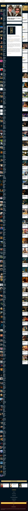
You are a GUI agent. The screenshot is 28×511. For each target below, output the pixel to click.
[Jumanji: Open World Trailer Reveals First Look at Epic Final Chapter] (1, 35)
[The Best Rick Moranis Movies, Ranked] (1, 359)
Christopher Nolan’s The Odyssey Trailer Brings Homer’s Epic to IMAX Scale (4, 205)
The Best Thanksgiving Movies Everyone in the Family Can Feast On (4, 249)
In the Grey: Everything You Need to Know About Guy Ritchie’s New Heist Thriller (4, 144)
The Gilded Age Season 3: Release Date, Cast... (25, 312)
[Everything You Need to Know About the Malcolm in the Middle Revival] (25, 182)
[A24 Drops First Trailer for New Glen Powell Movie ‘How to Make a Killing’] (1, 245)
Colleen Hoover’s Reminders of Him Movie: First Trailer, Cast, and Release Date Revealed (4, 318)
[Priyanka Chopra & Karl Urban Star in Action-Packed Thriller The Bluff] (1, 190)
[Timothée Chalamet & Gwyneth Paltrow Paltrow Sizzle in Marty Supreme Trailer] (1, 414)
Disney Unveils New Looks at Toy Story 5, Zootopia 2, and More (4, 391)
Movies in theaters (3, 5)
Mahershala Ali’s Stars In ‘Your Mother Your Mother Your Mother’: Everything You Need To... (4, 28)
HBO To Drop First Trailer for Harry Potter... (24, 99)
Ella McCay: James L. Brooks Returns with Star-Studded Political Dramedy (4, 313)
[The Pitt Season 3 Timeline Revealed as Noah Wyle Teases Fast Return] (25, 65)
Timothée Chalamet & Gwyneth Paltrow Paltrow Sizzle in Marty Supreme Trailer (4, 415)
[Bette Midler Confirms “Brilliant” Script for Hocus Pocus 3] (1, 322)
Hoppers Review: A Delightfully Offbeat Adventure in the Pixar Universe (4, 157)
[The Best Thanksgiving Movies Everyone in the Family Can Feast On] (1, 249)
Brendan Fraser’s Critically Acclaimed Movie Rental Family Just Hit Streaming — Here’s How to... (4, 177)
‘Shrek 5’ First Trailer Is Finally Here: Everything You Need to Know (4, 82)
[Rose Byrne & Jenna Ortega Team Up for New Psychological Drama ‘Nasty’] (1, 46)
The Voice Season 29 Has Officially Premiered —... (25, 118)
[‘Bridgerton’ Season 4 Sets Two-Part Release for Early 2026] (25, 289)
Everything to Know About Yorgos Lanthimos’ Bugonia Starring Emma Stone (4, 396)
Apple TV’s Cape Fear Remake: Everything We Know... (25, 89)
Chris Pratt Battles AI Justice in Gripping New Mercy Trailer (4, 242)
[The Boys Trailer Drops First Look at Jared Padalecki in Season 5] (25, 202)
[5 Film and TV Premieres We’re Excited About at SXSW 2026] (1, 137)
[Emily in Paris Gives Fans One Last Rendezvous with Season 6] (25, 56)
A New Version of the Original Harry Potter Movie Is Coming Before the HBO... (4, 257)
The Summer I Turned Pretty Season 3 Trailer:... (25, 342)
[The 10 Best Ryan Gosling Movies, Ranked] (1, 475)
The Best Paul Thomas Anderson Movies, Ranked (4, 352)
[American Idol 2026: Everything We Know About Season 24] (25, 134)
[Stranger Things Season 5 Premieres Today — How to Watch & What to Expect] (25, 221)
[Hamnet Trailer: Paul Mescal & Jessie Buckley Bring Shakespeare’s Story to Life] (1, 340)
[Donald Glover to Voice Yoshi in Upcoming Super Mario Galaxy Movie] (1, 140)
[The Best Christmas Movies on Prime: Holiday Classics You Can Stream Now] (1, 238)
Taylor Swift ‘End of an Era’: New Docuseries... (25, 254)
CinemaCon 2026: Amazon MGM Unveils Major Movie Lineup (4, 110)
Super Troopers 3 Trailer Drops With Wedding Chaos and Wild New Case (4, 107)
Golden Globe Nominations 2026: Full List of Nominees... (25, 196)
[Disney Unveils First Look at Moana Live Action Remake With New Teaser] (1, 261)
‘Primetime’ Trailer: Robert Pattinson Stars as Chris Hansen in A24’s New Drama (4, 24)
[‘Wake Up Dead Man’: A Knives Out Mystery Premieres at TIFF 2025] (1, 375)
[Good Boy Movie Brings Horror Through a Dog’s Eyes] (1, 406)
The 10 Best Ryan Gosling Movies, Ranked (4, 475)
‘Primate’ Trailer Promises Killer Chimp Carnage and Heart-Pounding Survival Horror (4, 326)
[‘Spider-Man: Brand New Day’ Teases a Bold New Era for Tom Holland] (1, 443)
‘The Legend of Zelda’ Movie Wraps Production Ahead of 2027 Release (4, 114)
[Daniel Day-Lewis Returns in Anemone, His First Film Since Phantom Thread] (1, 402)
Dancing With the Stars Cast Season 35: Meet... (25, 39)
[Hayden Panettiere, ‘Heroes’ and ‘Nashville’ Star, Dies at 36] (11, 485)
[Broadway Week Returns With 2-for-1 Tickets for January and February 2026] (1, 198)
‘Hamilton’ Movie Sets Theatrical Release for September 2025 (4, 436)
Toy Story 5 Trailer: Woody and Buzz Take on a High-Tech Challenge (4, 172)
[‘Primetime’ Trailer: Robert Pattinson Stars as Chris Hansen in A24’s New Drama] (1, 23)
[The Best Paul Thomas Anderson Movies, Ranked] (1, 352)
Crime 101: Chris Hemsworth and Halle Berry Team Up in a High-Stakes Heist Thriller (4, 305)
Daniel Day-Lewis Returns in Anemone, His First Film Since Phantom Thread (4, 403)
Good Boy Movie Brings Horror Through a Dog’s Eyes (4, 406)
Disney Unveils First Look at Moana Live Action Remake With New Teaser (4, 262)
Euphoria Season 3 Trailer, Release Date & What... (25, 157)
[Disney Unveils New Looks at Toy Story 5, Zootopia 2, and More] (1, 391)
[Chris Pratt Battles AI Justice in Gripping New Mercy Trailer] (1, 242)
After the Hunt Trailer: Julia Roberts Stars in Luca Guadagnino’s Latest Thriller (4, 472)
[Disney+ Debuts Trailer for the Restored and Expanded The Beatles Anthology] (1, 265)
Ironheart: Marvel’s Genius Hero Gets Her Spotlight (25, 323)
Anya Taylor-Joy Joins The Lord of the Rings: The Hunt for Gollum (4, 85)
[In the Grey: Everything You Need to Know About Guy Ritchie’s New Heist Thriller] (1, 143)
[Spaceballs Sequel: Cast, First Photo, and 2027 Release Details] (1, 362)
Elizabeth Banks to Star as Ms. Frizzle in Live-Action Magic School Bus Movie (4, 74)
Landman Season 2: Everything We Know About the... (25, 274)
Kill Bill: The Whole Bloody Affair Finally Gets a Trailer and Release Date (4, 285)
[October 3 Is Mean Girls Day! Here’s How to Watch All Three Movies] (1, 348)
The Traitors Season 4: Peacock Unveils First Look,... (25, 264)
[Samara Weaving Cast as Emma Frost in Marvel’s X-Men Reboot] (1, 31)
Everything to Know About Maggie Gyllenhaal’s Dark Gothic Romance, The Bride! (4, 153)
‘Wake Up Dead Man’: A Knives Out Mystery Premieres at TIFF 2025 (4, 375)
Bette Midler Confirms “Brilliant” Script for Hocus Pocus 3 (4, 322)
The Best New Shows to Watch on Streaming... (25, 245)
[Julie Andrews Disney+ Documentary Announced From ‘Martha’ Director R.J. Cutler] (1, 38)
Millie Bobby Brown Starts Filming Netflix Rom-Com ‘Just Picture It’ (4, 355)
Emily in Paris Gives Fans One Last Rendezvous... (25, 60)
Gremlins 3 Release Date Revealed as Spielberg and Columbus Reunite (4, 288)
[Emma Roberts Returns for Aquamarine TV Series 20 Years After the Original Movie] (1, 69)
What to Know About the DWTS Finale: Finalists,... (25, 235)
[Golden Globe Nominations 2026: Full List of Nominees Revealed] (25, 192)
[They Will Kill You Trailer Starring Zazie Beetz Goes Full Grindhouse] (1, 194)
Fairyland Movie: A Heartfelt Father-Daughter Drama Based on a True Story (4, 410)
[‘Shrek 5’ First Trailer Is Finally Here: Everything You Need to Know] (1, 82)
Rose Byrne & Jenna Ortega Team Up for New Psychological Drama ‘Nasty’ (4, 46)
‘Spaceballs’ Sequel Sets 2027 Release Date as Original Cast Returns (4, 93)
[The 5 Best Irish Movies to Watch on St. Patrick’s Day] (1, 134)
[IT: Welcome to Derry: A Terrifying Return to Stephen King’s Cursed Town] (25, 280)
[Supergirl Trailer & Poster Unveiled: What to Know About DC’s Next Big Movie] (1, 228)
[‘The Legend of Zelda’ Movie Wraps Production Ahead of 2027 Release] (1, 113)
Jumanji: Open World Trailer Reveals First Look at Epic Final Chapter (4, 35)
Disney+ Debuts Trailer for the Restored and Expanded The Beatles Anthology (4, 266)
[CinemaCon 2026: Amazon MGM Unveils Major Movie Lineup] (1, 110)
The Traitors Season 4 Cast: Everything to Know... (25, 167)
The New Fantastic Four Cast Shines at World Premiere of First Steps (4, 463)
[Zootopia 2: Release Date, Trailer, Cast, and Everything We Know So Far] (1, 451)
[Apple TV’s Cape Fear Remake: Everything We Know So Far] (25, 85)
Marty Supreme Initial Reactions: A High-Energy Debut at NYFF (4, 345)
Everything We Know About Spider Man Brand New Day (4, 131)
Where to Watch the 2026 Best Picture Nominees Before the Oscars (4, 148)
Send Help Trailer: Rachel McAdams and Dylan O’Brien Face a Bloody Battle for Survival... (4, 331)
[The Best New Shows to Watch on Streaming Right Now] (25, 241)
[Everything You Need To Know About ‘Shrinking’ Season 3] (25, 172)
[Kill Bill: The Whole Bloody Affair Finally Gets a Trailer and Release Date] (1, 285)
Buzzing (24, 320)
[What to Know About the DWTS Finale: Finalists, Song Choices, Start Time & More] (25, 231)
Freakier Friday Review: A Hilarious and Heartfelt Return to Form (4, 428)
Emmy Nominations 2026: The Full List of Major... (25, 50)
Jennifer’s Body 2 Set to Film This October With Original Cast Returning (4, 42)
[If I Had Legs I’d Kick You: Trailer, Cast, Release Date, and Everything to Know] (1, 419)
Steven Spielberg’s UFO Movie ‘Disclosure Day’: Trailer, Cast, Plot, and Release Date (4, 209)
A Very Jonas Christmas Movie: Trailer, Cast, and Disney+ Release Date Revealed (4, 379)
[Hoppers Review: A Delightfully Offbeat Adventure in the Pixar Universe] (1, 156)
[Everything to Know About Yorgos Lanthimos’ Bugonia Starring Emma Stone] (1, 395)
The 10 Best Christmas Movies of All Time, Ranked (4, 202)
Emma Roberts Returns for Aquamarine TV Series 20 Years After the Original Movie (4, 70)
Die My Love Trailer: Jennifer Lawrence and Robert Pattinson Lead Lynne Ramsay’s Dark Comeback (4, 370)
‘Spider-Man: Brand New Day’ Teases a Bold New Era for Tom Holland (4, 444)
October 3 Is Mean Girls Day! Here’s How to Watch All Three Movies (4, 349)
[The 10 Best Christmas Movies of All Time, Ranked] (1, 202)
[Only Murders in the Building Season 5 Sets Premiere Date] (1, 455)
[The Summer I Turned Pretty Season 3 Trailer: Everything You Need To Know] (25, 338)
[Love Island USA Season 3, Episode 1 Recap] (25, 357)
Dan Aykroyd (12, 39)
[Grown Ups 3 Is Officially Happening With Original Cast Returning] (1, 10)
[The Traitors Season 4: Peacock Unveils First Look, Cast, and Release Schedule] (25, 260)
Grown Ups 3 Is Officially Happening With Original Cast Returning (4, 10)
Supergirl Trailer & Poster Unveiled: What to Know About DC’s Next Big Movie (4, 229)
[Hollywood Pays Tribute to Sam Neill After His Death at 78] (1, 58)
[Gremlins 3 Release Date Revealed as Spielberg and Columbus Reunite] (1, 288)
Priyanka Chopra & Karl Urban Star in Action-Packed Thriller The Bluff (4, 191)
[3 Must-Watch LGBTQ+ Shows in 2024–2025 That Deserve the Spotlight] (25, 328)
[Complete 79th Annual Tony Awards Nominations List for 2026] (25, 25)
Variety (11, 49)
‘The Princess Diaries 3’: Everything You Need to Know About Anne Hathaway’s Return (4, 19)
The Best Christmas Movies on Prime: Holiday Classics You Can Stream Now (4, 239)
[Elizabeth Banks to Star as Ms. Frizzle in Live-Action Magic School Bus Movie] (1, 74)
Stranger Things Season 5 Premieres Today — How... (25, 225)
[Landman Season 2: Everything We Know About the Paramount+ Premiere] (25, 270)
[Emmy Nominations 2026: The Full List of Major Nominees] (25, 46)
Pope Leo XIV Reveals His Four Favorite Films (4, 274)
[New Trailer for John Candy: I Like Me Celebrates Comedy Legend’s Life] (1, 383)
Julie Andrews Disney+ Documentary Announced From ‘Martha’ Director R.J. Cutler (4, 39)
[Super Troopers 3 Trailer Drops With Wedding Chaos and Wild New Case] (1, 106)
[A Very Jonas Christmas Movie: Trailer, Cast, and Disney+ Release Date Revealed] (1, 378)
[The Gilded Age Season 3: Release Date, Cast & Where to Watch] (25, 309)
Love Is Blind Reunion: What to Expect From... (25, 108)
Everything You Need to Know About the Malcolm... (25, 186)
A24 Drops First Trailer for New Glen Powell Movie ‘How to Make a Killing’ (4, 245)
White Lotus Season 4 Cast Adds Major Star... (25, 127)
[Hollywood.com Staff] (25, 6)
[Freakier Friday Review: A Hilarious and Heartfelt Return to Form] (1, 427)
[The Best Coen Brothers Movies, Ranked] (1, 399)
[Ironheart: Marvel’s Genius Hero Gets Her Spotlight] (25, 318)
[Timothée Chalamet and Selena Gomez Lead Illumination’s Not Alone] (1, 61)
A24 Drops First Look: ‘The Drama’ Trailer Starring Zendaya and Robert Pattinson (4, 234)
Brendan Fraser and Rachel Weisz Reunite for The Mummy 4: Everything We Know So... (4, 296)
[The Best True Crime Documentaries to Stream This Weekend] (25, 299)
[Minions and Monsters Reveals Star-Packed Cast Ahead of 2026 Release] (1, 89)
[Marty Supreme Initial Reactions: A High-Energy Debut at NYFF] (1, 344)
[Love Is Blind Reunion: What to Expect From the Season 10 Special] (25, 104)
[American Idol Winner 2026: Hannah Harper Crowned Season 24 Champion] (25, 16)
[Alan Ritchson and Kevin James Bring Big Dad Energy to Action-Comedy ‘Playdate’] (1, 280)
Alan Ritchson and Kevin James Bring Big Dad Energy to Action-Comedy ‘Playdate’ (4, 281)
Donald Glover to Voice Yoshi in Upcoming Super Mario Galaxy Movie (4, 140)
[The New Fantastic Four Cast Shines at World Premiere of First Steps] (1, 463)
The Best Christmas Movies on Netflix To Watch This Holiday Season (4, 217)
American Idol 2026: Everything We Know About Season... (25, 137)
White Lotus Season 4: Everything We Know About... (25, 147)
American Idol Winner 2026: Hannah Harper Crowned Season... (25, 20)
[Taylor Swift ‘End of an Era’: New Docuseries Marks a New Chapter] (25, 250)
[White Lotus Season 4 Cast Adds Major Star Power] (25, 124)
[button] (26, 501)
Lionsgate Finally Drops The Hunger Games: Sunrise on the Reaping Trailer (4, 253)
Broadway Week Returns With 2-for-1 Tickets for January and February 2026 (4, 198)
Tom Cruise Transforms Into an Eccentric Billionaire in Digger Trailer (4, 54)
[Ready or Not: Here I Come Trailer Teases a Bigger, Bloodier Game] (1, 181)
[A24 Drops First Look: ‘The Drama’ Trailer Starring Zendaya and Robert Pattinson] (1, 233)
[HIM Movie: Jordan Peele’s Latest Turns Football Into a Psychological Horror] (1, 431)
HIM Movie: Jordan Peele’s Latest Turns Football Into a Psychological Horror (4, 432)
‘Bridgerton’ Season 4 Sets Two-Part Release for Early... (25, 293)
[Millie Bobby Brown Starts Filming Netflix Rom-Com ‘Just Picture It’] (1, 355)
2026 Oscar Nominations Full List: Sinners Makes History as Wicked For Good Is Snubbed (4, 186)
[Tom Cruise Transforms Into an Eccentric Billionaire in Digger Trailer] (1, 54)
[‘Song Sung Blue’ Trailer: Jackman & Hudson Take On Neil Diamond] (1, 365)
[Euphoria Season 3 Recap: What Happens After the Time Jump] (25, 75)
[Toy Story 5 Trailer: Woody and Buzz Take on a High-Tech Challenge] (1, 172)
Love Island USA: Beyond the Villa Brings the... (25, 352)
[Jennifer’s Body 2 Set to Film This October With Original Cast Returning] (1, 42)
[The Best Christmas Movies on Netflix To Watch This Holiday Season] (1, 217)
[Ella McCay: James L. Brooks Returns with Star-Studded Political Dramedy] (1, 313)
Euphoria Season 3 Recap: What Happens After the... (25, 79)
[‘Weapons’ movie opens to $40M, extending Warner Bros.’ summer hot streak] (1, 423)
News (23, 310)
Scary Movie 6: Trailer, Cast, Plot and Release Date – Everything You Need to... (4, 169)
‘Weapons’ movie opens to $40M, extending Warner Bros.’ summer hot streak (4, 424)
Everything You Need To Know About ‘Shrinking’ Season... (25, 177)
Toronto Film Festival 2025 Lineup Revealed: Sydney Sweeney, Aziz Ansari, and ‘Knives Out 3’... (4, 467)
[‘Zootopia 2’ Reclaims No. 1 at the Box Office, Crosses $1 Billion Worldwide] (1, 221)
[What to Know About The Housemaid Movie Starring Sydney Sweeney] (1, 300)
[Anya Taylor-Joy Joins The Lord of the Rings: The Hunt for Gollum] (1, 85)
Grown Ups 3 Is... (23, 484)
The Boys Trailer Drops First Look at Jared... (25, 205)
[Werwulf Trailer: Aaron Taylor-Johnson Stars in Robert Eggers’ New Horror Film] (1, 64)
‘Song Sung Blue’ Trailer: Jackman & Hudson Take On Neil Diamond (4, 365)
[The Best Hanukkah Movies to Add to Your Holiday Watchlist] (1, 213)
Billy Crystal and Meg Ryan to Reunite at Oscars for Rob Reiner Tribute (4, 165)
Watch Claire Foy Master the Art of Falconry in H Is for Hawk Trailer (4, 292)
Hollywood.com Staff (10, 23)
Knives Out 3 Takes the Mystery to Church (4, 225)
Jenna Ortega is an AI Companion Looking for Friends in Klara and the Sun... (4, 78)
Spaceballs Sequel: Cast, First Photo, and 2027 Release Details (4, 362)
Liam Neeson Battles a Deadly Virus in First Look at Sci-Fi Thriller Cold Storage (4, 440)
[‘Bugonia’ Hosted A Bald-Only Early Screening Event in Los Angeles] (1, 309)
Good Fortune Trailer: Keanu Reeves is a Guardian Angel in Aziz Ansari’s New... (4, 459)
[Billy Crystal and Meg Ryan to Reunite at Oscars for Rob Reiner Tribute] (1, 165)
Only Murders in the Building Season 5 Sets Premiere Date (4, 455)
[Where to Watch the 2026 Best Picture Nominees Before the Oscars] (1, 147)
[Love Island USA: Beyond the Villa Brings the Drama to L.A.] (25, 348)
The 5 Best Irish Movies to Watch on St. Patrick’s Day (4, 134)
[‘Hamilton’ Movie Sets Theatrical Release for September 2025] (1, 435)
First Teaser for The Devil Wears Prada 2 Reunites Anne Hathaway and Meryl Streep (4, 270)
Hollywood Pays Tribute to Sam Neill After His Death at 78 (4, 58)
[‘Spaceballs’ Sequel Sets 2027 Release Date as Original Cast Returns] (1, 93)
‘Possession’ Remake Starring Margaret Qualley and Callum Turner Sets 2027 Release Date (4, 15)
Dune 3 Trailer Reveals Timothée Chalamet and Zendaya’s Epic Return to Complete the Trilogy (4, 102)
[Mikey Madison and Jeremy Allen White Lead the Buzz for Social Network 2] (1, 447)
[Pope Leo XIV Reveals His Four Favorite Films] (1, 274)
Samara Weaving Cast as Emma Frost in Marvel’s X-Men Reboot (4, 32)
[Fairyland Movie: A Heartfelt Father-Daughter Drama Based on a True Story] (1, 409)
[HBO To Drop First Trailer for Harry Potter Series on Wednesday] (25, 95)
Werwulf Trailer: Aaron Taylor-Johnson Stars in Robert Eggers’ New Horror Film (4, 65)
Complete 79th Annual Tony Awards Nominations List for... (25, 29)
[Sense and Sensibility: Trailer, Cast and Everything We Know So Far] (1, 50)
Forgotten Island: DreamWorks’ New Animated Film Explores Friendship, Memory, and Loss (4, 97)
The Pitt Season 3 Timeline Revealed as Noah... (25, 69)
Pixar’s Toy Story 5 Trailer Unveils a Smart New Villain (4, 277)
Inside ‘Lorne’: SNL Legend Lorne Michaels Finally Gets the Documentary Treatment (4, 161)
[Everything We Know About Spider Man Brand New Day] (1, 131)
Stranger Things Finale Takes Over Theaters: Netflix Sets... (25, 215)
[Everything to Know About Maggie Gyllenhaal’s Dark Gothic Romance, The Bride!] (1, 152)
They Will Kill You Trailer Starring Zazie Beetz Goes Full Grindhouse (4, 194)
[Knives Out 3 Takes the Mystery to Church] (1, 225)
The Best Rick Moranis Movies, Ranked (4, 359)
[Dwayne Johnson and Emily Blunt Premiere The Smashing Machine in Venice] (1, 387)
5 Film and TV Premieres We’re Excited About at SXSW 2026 (4, 137)
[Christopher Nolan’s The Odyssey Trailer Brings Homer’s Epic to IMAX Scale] (1, 205)
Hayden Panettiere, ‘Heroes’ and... (15, 484)
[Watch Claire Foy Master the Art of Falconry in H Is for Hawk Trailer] (1, 292)
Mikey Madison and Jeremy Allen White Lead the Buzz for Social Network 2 (4, 448)
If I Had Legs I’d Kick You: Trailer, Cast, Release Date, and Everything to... (4, 420)
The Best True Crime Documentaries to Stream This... (25, 303)
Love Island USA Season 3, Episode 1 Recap (25, 361)
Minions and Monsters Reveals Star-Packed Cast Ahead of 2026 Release (4, 89)
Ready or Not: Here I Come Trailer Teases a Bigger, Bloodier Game (4, 181)
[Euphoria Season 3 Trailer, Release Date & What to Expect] (25, 153)
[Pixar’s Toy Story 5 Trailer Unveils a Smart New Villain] (1, 277)
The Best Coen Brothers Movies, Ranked (4, 399)
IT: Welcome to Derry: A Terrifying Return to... (25, 283)
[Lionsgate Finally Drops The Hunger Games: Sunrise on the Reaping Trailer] (1, 253)
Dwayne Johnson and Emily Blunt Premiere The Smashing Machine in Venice (4, 388)
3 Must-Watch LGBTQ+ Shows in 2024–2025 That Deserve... (25, 332)
